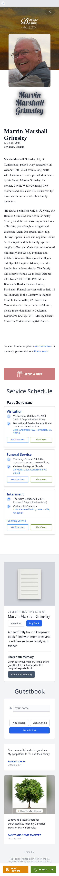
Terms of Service (38, 861)
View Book (16, 623)
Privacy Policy (20, 861)
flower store (41, 351)
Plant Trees (41, 439)
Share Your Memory (21, 674)
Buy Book (34, 623)
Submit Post (29, 730)
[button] (29, 794)
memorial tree (43, 346)
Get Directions (17, 439)
